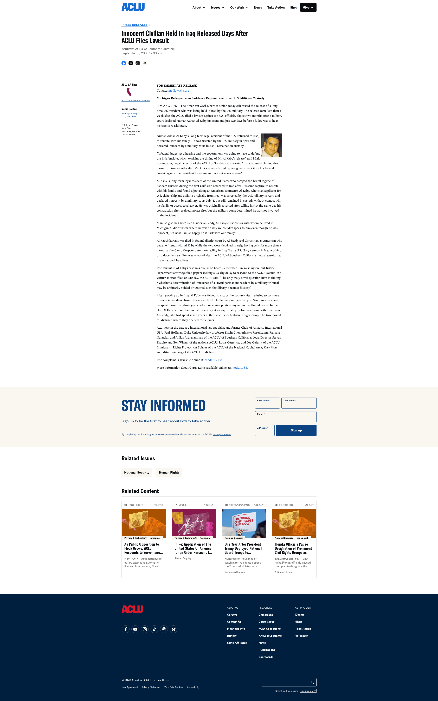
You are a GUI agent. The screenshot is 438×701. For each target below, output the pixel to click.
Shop (294, 7)
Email (260, 414)
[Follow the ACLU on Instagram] (145, 629)
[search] (312, 682)
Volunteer (301, 635)
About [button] (197, 7)
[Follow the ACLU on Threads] (164, 629)
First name (263, 400)
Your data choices (173, 687)
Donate (300, 614)
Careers (232, 614)
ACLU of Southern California (155, 49)
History (231, 635)
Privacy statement (151, 687)
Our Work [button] (237, 7)
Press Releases (134, 25)
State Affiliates (237, 642)
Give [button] (306, 7)
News (258, 7)
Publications (267, 649)
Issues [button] (216, 7)
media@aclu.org (129, 113)
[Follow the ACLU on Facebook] (125, 629)
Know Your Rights (270, 635)
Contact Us (234, 621)
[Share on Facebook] (123, 64)
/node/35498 (213, 360)
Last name (289, 400)
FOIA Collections (270, 628)
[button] (138, 63)
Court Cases (266, 621)
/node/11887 (240, 367)
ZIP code (262, 427)
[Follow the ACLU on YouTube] (135, 629)
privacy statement (222, 434)
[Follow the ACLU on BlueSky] (173, 629)
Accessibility (193, 687)
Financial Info (236, 628)
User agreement (129, 687)
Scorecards (266, 656)
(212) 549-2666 (128, 116)
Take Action (276, 7)
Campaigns (266, 614)
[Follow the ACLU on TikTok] (154, 629)
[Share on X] (130, 64)
